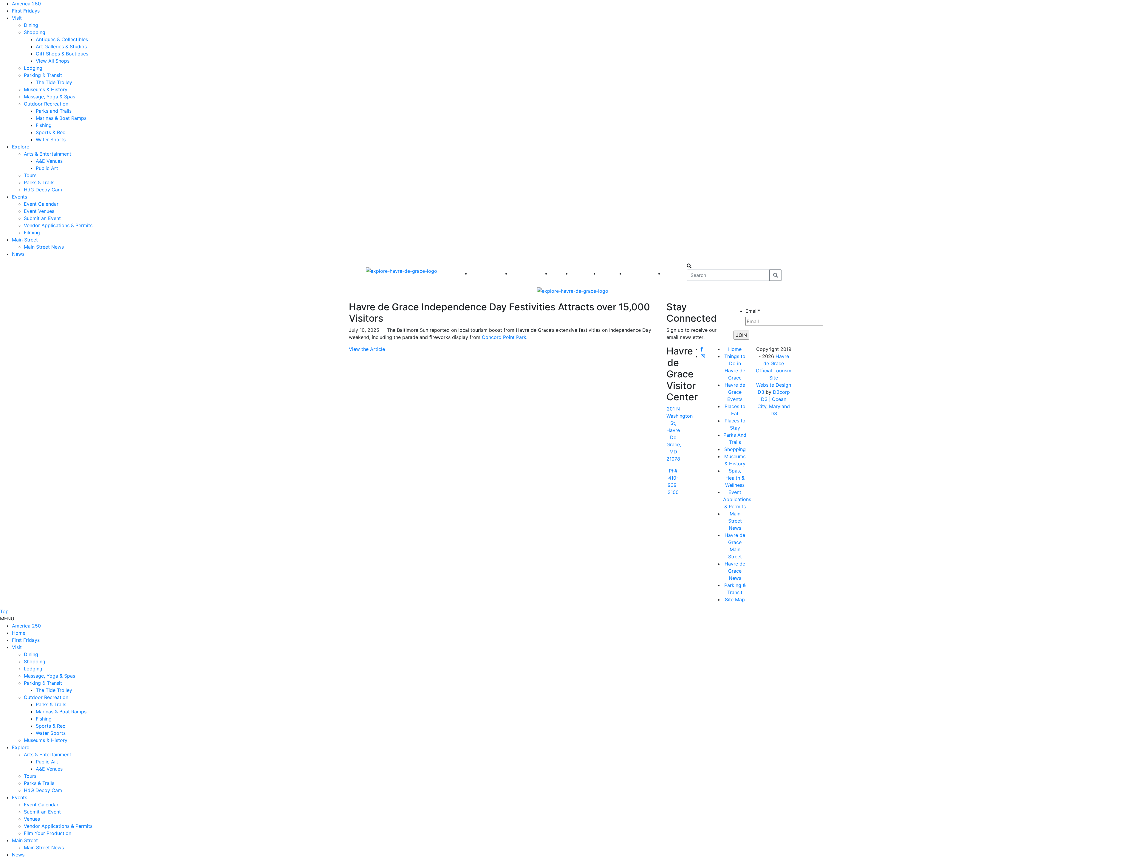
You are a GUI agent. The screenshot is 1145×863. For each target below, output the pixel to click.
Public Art (47, 168)
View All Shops (52, 61)
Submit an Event (42, 218)
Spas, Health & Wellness (735, 478)
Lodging (33, 68)
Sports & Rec (50, 132)
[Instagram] (703, 356)
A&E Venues (49, 161)
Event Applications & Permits (737, 499)
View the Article (367, 349)
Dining (31, 25)
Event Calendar (41, 204)
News (18, 254)
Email (752, 311)
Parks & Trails (39, 182)
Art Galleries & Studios (61, 46)
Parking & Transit (43, 75)
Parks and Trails (54, 111)
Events (19, 197)
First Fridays (26, 11)
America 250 (26, 4)
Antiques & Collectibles (62, 39)
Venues (32, 819)
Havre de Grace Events (735, 392)
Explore (20, 147)
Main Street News (44, 247)
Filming (32, 232)
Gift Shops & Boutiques (62, 54)
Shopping (34, 32)
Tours (30, 175)
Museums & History (45, 89)
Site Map (735, 599)
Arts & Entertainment (47, 154)
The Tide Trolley (54, 82)
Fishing (44, 125)
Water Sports (51, 139)
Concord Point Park (504, 337)
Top (4, 611)
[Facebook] (702, 349)
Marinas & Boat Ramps (61, 118)
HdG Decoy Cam (43, 190)
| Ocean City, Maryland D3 (773, 406)
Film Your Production (47, 833)
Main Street (25, 240)
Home (735, 349)
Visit (17, 18)
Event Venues (39, 211)
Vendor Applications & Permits (58, 225)
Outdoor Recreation (46, 104)
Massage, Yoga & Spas (49, 97)
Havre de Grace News (735, 571)
